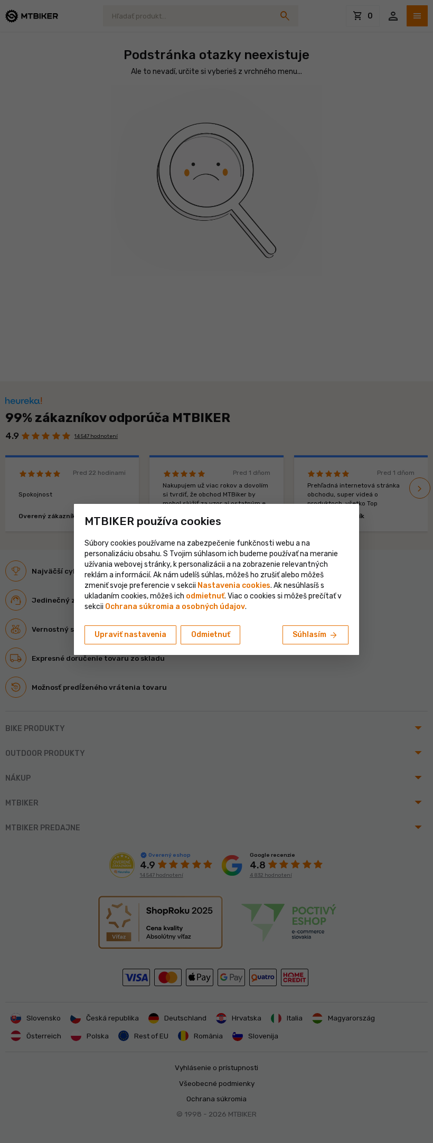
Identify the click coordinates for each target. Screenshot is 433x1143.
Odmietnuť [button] (210, 634)
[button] (205, 596)
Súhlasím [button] (315, 635)
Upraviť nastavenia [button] (130, 634)
